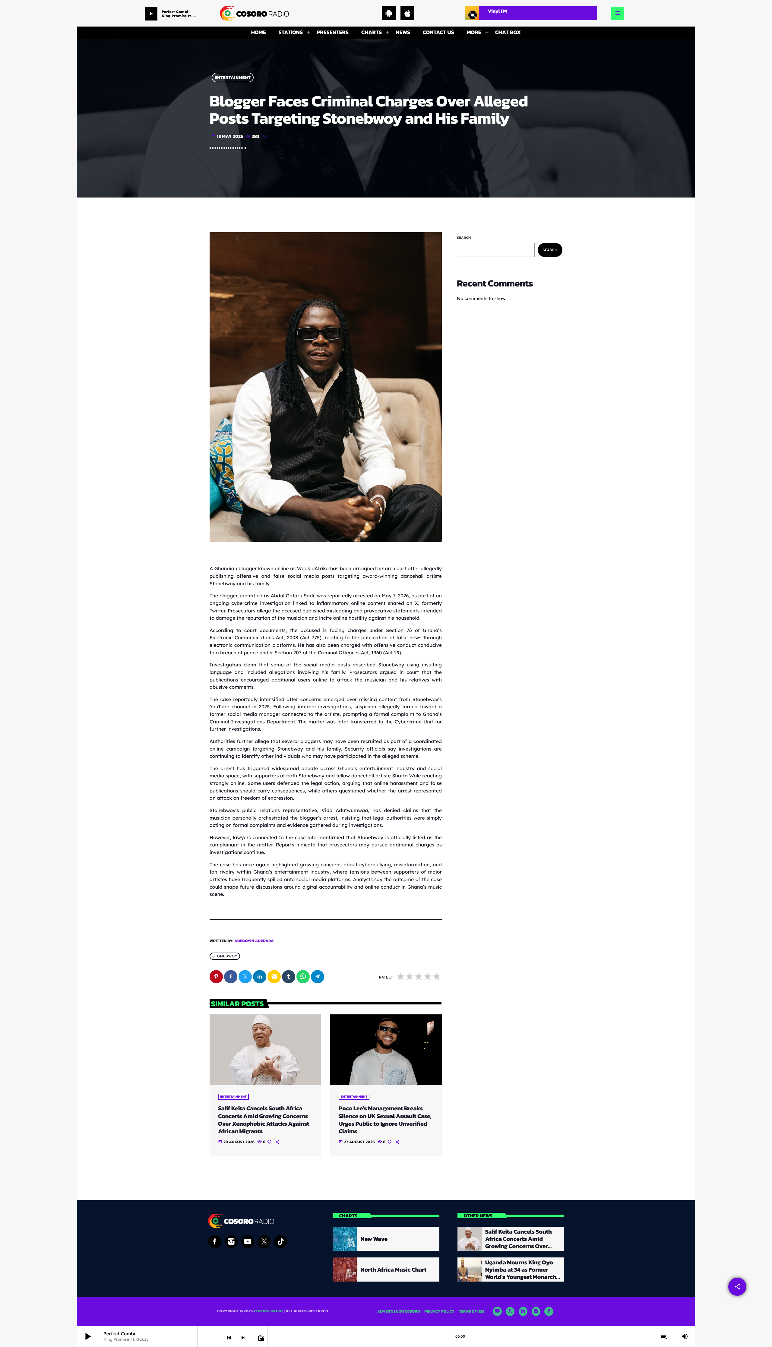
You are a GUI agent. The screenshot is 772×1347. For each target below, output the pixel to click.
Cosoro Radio (268, 1311)
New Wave (373, 1238)
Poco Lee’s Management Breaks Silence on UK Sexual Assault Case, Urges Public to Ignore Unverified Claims (385, 1120)
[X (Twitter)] (510, 1311)
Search (464, 237)
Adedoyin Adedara (254, 941)
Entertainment (233, 77)
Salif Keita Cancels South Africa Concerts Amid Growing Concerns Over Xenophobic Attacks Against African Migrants (263, 1120)
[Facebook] (548, 1311)
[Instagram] (536, 1311)
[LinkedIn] (523, 1311)
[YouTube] (497, 1311)
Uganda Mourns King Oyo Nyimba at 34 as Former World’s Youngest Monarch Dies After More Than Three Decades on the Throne (521, 1277)
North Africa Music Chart (393, 1269)
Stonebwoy (224, 956)
